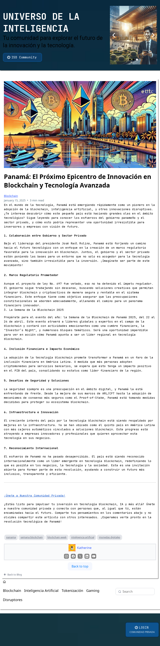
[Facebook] (73, 556)
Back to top (80, 566)
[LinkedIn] (86, 556)
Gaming (92, 590)
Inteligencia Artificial (41, 590)
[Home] (4, 582)
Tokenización (72, 590)
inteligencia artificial (82, 537)
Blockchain (11, 196)
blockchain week (57, 537)
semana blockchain (31, 537)
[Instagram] (66, 556)
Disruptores (12, 599)
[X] (80, 556)
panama (11, 537)
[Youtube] (93, 556)
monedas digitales (109, 537)
